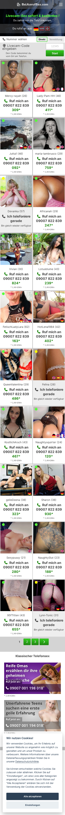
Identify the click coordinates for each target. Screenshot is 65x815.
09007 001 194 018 (27, 725)
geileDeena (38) (16, 499)
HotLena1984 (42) (49, 326)
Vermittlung (55, 39)
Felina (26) (49, 384)
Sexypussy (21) (16, 557)
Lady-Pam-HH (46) (49, 95)
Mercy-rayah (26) (16, 95)
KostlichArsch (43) (16, 442)
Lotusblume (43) (48, 269)
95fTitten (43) (16, 615)
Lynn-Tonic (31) (48, 615)
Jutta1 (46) (16, 153)
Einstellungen (32, 805)
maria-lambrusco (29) (49, 153)
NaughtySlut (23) (49, 557)
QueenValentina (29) (16, 384)
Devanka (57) (16, 211)
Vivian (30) (16, 269)
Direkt (42, 39)
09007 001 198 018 (27, 687)
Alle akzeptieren (33, 796)
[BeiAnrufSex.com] (32, 4)
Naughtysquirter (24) (49, 442)
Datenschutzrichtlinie (27, 761)
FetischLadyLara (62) (16, 326)
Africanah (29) (49, 211)
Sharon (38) (48, 499)
